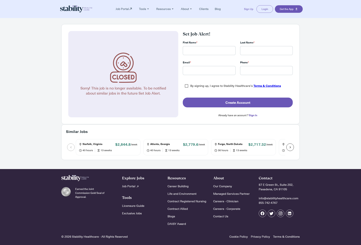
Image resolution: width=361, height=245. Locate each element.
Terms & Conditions (267, 86)
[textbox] (209, 50)
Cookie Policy (238, 237)
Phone (244, 62)
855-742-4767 (268, 203)
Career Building (178, 186)
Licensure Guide (133, 206)
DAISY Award (177, 224)
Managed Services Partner (231, 194)
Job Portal (129, 186)
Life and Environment (182, 194)
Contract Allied (178, 209)
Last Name (247, 42)
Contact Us (220, 216)
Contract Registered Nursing (187, 201)
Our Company (222, 186)
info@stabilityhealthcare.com (278, 198)
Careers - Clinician (225, 201)
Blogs (171, 216)
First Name (190, 42)
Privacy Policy (260, 237)
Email (187, 62)
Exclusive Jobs (132, 213)
